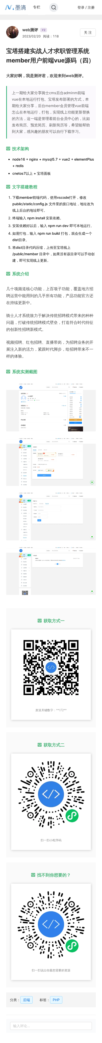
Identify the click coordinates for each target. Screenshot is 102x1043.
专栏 (36, 7)
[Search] (53, 7)
